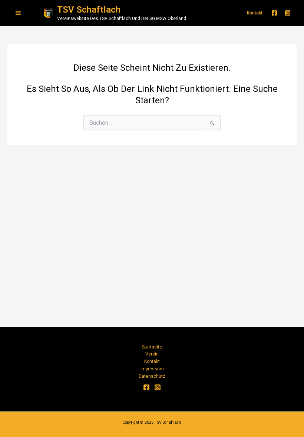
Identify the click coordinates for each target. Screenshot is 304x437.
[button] (254, 13)
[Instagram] (287, 13)
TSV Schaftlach (88, 9)
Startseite (152, 347)
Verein (152, 354)
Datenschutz (152, 376)
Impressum (152, 368)
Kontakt (152, 361)
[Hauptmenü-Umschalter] (18, 13)
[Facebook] (274, 13)
